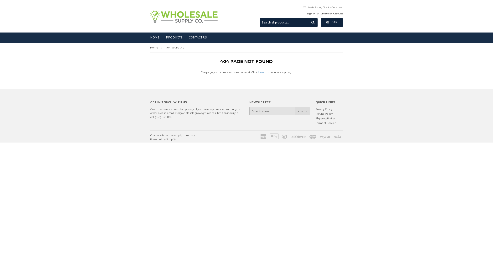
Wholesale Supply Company (177, 135)
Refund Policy (324, 113)
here (261, 72)
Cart (335, 22)
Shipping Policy (325, 118)
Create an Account (331, 13)
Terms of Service (325, 122)
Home (154, 37)
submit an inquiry (225, 112)
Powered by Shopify (163, 139)
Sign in (311, 13)
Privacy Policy (324, 109)
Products (174, 37)
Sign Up (302, 111)
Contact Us (198, 37)
